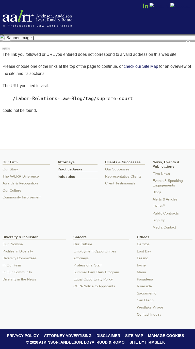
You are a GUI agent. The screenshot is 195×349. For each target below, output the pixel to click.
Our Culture (12, 190)
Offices (143, 237)
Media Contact (164, 227)
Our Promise (13, 244)
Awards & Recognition (20, 183)
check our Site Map (141, 66)
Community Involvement (22, 197)
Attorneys (66, 162)
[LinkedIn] (145, 7)
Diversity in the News (19, 279)
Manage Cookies (166, 335)
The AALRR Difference (21, 176)
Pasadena (145, 279)
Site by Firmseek (147, 342)
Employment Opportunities (94, 251)
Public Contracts (166, 213)
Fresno (142, 258)
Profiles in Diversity (18, 251)
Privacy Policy (23, 335)
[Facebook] (181, 6)
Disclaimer (108, 335)
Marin (141, 272)
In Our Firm (12, 265)
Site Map (134, 335)
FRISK (159, 206)
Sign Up (159, 220)
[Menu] (6, 43)
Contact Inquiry (149, 314)
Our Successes (117, 169)
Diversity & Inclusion (21, 237)
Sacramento (146, 293)
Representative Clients (123, 176)
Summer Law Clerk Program (96, 272)
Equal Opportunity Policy (93, 279)
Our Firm (10, 162)
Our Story (10, 169)
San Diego (145, 300)
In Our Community (17, 272)
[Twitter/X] (159, 6)
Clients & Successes (123, 162)
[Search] (188, 43)
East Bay (144, 251)
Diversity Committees (20, 258)
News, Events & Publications (166, 164)
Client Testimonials (120, 183)
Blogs (157, 192)
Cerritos (143, 244)
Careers (80, 237)
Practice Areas (70, 169)
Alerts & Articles (165, 199)
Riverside (144, 286)
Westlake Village (150, 307)
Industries (66, 177)
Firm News (161, 174)
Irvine (141, 265)
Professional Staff (87, 265)
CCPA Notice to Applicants (94, 286)
